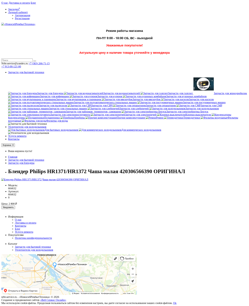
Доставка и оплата (19, 2)
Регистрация (22, 18)
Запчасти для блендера (21, 162)
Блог (33, 2)
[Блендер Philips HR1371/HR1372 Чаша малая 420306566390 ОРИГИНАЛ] (44, 179)
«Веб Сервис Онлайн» (53, 300)
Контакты (13, 139)
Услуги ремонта (17, 136)
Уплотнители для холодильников (27, 126)
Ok (175, 303)
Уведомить (8, 207)
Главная (12, 156)
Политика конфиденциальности (33, 238)
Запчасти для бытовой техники (26, 72)
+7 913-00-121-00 (11, 66)
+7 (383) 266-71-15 (39, 63)
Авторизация (22, 15)
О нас (4, 2)
